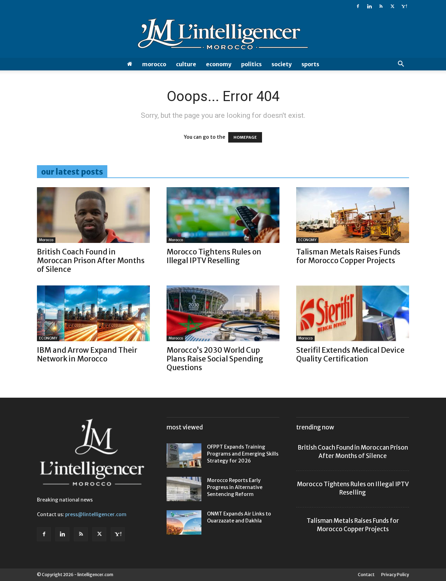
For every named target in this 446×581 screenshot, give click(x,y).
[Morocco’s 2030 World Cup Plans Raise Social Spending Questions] (223, 313)
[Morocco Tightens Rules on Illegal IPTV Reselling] (223, 215)
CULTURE (186, 64)
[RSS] (381, 6)
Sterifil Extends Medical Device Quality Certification (350, 354)
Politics (251, 64)
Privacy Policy (395, 574)
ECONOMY (218, 64)
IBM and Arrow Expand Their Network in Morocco (87, 354)
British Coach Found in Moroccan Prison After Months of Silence (91, 260)
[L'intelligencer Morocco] (223, 35)
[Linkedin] (369, 6)
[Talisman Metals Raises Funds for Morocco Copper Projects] (352, 215)
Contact (366, 574)
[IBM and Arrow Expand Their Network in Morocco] (93, 313)
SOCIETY (281, 64)
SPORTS (310, 64)
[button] (400, 64)
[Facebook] (358, 6)
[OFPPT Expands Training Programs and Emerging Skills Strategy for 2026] (184, 455)
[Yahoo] (404, 6)
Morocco (154, 64)
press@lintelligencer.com (95, 514)
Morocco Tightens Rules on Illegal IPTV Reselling (214, 256)
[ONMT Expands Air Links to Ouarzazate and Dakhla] (184, 522)
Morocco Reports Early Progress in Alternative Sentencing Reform (234, 487)
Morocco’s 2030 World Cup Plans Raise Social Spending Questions (215, 358)
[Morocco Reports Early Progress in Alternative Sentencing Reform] (184, 489)
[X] (392, 6)
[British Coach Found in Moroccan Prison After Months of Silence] (93, 215)
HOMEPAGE (245, 137)
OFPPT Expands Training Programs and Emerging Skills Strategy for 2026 (242, 454)
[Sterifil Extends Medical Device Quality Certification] (352, 313)
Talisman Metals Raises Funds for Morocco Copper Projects (348, 256)
